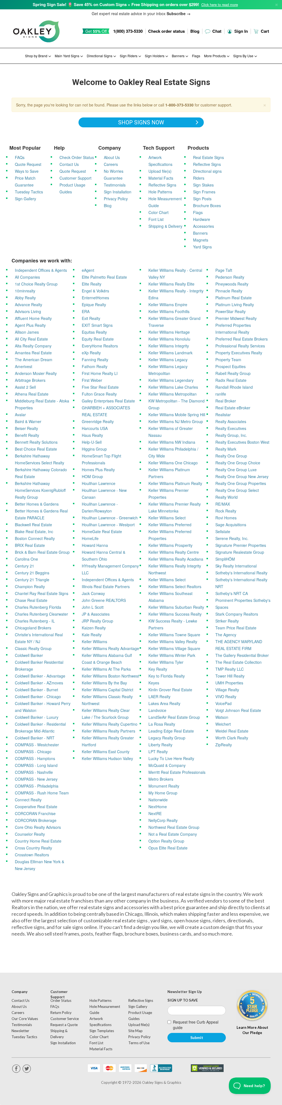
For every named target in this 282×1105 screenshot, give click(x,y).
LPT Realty (158, 751)
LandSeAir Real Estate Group (174, 717)
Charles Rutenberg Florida (38, 607)
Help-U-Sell (92, 442)
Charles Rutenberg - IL (35, 621)
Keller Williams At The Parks (106, 669)
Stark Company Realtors (236, 614)
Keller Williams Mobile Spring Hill (176, 414)
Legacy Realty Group (166, 738)
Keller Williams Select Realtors (174, 586)
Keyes (153, 683)
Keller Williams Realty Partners (108, 731)
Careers (111, 164)
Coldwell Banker (29, 655)
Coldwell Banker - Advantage (40, 676)
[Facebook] (16, 1068)
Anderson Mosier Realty (36, 373)
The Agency (225, 634)
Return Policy (61, 1012)
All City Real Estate (31, 339)
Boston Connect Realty (35, 538)
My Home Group (162, 793)
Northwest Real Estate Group (173, 827)
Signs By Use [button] (243, 55)
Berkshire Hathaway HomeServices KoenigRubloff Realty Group (40, 490)
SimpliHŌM (225, 559)
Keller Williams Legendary (171, 380)
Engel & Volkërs (95, 291)
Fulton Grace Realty (99, 394)
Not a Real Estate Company (172, 834)
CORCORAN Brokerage (35, 820)
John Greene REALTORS (104, 600)
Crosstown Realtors (32, 854)
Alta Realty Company (33, 346)
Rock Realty (225, 511)
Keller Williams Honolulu (169, 339)
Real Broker (225, 401)
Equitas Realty (94, 332)
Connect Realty (28, 799)
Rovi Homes (226, 517)
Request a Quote (64, 1024)
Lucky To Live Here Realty (171, 758)
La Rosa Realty (161, 724)
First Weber (92, 380)
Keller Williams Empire (167, 304)
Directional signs (207, 171)
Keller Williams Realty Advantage (110, 648)
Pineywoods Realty (231, 284)
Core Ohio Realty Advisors (38, 827)
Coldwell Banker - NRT (35, 738)
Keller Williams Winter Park (171, 655)
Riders (198, 178)
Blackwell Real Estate (33, 524)
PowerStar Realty (230, 311)
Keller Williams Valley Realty (172, 641)
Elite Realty (91, 284)
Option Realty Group (166, 841)
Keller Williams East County (105, 751)
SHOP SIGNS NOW (141, 122)
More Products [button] (215, 55)
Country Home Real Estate (38, 841)
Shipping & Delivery (165, 226)
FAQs (20, 157)
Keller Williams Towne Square (174, 634)
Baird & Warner (28, 421)
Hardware (201, 219)
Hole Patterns (160, 191)
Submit (196, 1037)
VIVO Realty (225, 696)
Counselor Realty (30, 834)
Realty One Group (231, 456)
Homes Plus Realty (98, 469)
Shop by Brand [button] (36, 55)
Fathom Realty (94, 366)
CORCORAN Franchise (35, 813)
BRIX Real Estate (30, 545)
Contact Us (69, 164)
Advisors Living (28, 311)
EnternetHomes (95, 297)
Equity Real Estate (98, 339)
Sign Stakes (203, 185)
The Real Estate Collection (238, 662)
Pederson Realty (229, 277)
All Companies (27, 277)
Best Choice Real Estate (36, 449)
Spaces (221, 607)
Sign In (240, 31)
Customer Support (75, 178)
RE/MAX (222, 504)
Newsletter (20, 1031)
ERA (86, 311)
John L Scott (93, 607)
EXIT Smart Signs (97, 325)
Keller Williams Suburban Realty (176, 607)
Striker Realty (227, 621)
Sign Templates (102, 1031)
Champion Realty (30, 586)
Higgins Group (94, 449)
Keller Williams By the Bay (104, 683)
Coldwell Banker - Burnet (36, 689)
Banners (200, 233)
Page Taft (223, 270)
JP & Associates (96, 614)
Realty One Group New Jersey (242, 476)
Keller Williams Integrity (168, 346)
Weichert (223, 724)
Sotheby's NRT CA (231, 593)
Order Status (60, 1000)
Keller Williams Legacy (168, 359)
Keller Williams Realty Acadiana (175, 559)
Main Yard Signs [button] (67, 55)
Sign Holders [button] (155, 55)
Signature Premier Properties (240, 545)
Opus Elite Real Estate (168, 848)
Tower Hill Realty (230, 676)
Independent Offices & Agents (41, 270)
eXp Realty (91, 352)
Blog (194, 31)
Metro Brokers (160, 779)
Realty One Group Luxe (236, 469)
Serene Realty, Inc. (231, 538)
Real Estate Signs (208, 157)
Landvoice (157, 710)
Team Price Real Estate (235, 627)
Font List (156, 219)
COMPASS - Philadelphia (36, 786)
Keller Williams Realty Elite (171, 284)
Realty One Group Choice (237, 462)
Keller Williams (94, 641)
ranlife (220, 394)
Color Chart (158, 212)
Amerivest (23, 366)
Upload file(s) (160, 171)
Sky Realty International (236, 566)
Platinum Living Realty (234, 304)
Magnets (200, 240)
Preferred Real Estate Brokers (241, 339)
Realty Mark (225, 449)
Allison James (27, 332)
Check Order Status (76, 157)
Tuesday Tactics (29, 191)
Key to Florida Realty (166, 676)
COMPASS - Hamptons (35, 758)
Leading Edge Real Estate (171, 731)
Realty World (226, 497)
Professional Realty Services (240, 346)
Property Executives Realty (238, 352)
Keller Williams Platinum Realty (175, 483)
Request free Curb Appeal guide (195, 1024)
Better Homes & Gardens (37, 504)
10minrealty (25, 291)
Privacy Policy (116, 198)
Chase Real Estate (31, 600)
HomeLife (90, 538)
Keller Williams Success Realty (175, 614)
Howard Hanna (95, 545)
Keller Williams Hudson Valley (107, 758)
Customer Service (64, 1018)
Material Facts (160, 178)
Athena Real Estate (31, 394)
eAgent (88, 270)
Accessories (203, 226)
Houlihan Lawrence (98, 483)
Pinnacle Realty (228, 291)
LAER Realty (159, 696)
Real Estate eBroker (232, 407)
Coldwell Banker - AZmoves (39, 683)
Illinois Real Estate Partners (106, 586)
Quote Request (28, 164)
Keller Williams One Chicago (173, 462)
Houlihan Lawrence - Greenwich (110, 517)
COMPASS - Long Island (36, 765)
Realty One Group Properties (240, 483)
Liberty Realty (160, 744)
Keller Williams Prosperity (170, 545)
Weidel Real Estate (231, 731)
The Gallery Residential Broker (242, 655)
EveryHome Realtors (100, 346)
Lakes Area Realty (164, 703)
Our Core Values (25, 1018)
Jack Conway (93, 593)
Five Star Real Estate (100, 387)
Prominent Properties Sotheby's (242, 600)
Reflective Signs (162, 185)
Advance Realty (28, 304)
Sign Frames (204, 191)
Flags (196, 55)
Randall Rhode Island (234, 387)
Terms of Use (139, 1043)
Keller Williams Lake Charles (173, 387)
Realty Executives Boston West (242, 442)
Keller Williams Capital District (107, 689)
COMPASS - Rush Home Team (42, 793)
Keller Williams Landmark (170, 352)
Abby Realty (25, 297)
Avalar (20, 414)
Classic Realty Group (33, 648)
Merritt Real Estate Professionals (176, 772)
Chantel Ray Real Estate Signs (41, 593)
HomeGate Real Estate (102, 531)
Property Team (228, 359)
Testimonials (115, 185)
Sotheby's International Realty (241, 572)
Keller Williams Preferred (169, 524)
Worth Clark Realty (231, 738)
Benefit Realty (27, 435)
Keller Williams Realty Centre (173, 552)
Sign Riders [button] (129, 55)
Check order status (166, 31)
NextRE (155, 813)
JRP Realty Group (97, 621)
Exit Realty (91, 318)
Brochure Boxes (207, 205)
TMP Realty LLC (229, 669)
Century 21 (24, 566)
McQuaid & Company (167, 765)
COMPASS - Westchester (37, 744)
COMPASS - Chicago (33, 751)
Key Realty (157, 669)
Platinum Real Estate (233, 297)
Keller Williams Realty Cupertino (109, 724)
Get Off (96, 31)
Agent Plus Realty (30, 325)
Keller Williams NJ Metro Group (175, 421)
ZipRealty (223, 744)
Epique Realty (94, 304)
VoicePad (223, 703)
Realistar (223, 414)
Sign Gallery (25, 198)
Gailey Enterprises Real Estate (108, 401)
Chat (216, 31)
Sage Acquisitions (230, 524)
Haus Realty (92, 435)
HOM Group (92, 476)
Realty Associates (230, 421)
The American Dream (33, 359)
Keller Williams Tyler (165, 662)
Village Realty (227, 689)
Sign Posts (202, 198)
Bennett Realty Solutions (36, 442)
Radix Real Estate (230, 380)
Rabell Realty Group (233, 373)
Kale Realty (92, 634)
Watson (221, 717)
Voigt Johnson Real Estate (238, 710)
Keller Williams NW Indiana (171, 442)
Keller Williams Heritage (169, 332)
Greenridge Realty (98, 421)
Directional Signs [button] (100, 55)
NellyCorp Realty (163, 820)
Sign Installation (117, 191)
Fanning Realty (95, 359)
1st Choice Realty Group (36, 284)
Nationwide (158, 799)
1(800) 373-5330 (128, 31)
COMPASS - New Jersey (36, 779)
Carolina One (26, 559)
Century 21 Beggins (32, 572)
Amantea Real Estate (33, 352)
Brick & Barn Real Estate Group (42, 552)
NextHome (157, 806)
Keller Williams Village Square (174, 648)
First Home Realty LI (100, 373)
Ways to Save (27, 171)
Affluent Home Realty (33, 318)
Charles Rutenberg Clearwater (41, 614)
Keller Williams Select (167, 517)
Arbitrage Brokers (30, 380)
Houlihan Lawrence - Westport (108, 524)
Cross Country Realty (33, 848)
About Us (112, 157)
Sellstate (222, 531)
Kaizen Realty (94, 627)
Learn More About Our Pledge (252, 1030)
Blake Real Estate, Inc (34, 531)
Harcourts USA (95, 428)
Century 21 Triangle (32, 579)
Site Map (135, 1031)
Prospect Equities (230, 366)
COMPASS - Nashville (34, 772)
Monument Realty (163, 786)
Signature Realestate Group (239, 552)
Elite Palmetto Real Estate (104, 277)
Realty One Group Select (237, 490)
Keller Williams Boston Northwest (110, 676)
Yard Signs (202, 246)
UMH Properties (229, 683)
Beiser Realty (26, 428)
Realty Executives (230, 428)
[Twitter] (26, 1068)
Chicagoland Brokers (33, 627)
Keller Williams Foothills (168, 311)
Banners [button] (178, 55)
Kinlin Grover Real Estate (170, 689)
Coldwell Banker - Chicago (38, 696)
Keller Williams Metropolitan (172, 394)
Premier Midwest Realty (236, 318)
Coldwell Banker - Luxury (36, 717)
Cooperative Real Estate (36, 806)
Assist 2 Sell (25, 387)
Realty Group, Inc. (231, 435)
